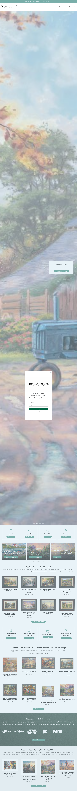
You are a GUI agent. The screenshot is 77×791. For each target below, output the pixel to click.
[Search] (55, 8)
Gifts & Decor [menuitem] (40, 4)
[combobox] (36, 8)
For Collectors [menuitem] (49, 4)
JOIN (38, 409)
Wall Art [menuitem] (33, 4)
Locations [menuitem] (18, 5)
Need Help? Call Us (62, 7)
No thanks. (38, 411)
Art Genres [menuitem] (26, 4)
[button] (70, 6)
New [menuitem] (17, 4)
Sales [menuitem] (20, 4)
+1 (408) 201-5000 (63, 6)
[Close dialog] (51, 372)
